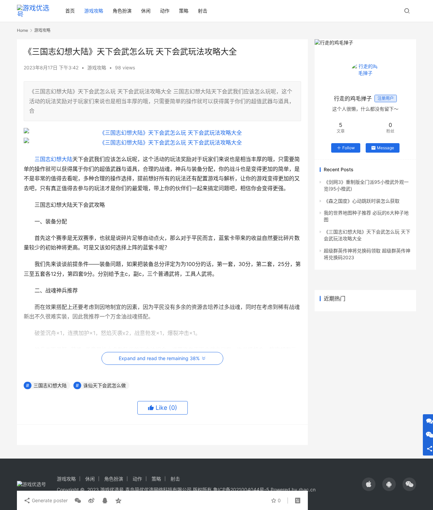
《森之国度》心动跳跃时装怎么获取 (362, 201)
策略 (183, 11)
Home (22, 30)
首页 (70, 11)
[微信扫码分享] (78, 500)
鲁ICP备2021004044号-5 (241, 489)
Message (385, 147)
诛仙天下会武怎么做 (104, 385)
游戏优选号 (112, 489)
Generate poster (49, 500)
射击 (202, 11)
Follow (348, 147)
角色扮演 (122, 11)
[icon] (368, 484)
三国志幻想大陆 (53, 159)
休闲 (146, 11)
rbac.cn (307, 489)
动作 (164, 11)
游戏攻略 (93, 11)
